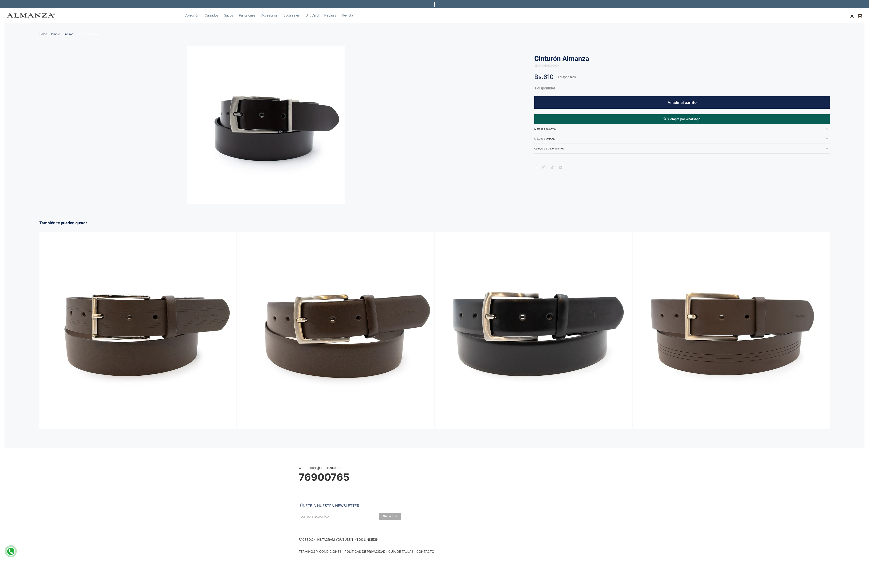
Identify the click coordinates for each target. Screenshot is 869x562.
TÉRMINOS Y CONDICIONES (320, 551)
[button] (682, 119)
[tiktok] (552, 167)
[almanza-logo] (31, 15)
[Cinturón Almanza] (137, 234)
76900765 (324, 477)
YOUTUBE (343, 539)
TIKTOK (357, 539)
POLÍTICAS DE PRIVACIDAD (364, 551)
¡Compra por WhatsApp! (684, 119)
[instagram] (544, 167)
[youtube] (560, 167)
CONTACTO (425, 551)
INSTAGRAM (325, 539)
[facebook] (536, 167)
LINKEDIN (371, 539)
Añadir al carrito (682, 102)
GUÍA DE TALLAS (401, 551)
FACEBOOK (307, 539)
